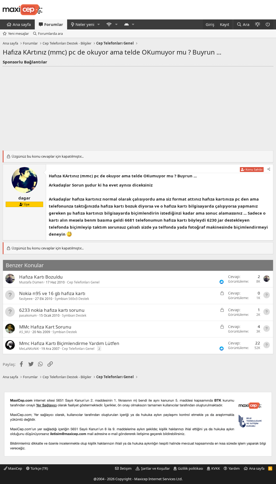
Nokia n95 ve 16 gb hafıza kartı (52, 293)
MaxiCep (14, 468)
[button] (98, 24)
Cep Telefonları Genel (83, 282)
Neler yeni (84, 24)
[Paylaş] (268, 169)
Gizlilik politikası (190, 468)
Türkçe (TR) (39, 468)
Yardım (234, 468)
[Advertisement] (138, 107)
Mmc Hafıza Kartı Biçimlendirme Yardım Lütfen (69, 343)
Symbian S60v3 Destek (72, 298)
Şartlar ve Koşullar (155, 468)
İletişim (126, 468)
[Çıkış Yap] (268, 24)
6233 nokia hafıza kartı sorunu (52, 310)
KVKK (215, 468)
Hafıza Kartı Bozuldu (41, 277)
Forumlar (53, 24)
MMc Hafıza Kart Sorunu (45, 327)
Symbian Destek (74, 315)
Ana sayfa (22, 24)
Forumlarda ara (50, 33)
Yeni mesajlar (18, 33)
